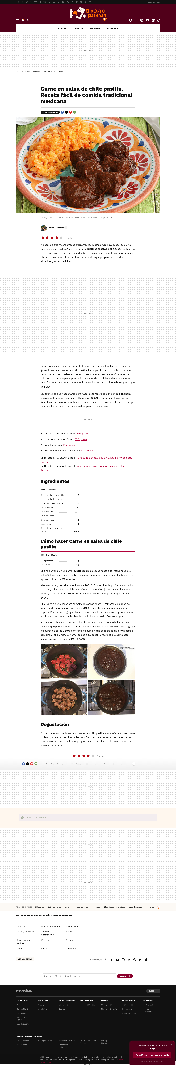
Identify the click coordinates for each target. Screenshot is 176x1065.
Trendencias (127, 1005)
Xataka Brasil (22, 1045)
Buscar (28, 20)
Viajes (62, 28)
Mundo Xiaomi (23, 1024)
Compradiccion (129, 1013)
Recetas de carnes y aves (115, 764)
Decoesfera (127, 1009)
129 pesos (87, 450)
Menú (17, 20)
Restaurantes (72, 926)
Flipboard (70, 112)
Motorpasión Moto (109, 1009)
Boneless (96, 907)
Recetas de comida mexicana (89, 764)
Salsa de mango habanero (59, 907)
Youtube (147, 20)
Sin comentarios (51, 112)
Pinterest (130, 20)
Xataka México (23, 1040)
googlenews (153, 20)
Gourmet (21, 926)
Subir (151, 991)
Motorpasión (106, 1005)
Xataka (20, 1005)
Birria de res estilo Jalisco (114, 907)
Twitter (66, 112)
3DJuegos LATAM (45, 1040)
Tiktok (158, 20)
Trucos (78, 28)
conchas (36, 72)
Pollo (19, 948)
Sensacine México (67, 1040)
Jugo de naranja (136, 907)
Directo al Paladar (88, 1005)
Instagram (142, 20)
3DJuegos (42, 1005)
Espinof (62, 1009)
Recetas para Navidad (23, 941)
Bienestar (71, 940)
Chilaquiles (39, 907)
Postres (112, 28)
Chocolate (71, 948)
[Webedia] (24, 990)
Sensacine (63, 1005)
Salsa (44, 948)
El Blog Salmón (150, 1005)
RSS (129, 959)
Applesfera (21, 1013)
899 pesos (83, 433)
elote (61, 72)
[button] (57, 227)
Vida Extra (42, 1009)
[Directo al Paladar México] (88, 13)
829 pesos (81, 439)
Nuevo (23, 20)
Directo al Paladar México (88, 1041)
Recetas (95, 28)
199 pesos (68, 445)
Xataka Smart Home (23, 1018)
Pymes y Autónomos (148, 1010)
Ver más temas (25, 959)
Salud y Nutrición (25, 931)
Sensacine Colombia (63, 1046)
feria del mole (49, 72)
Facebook (136, 20)
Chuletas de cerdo (81, 907)
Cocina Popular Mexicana (62, 764)
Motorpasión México (106, 1041)
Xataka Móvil (22, 1009)
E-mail (74, 112)
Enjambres (46, 940)
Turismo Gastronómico (48, 933)
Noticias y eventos (50, 926)
